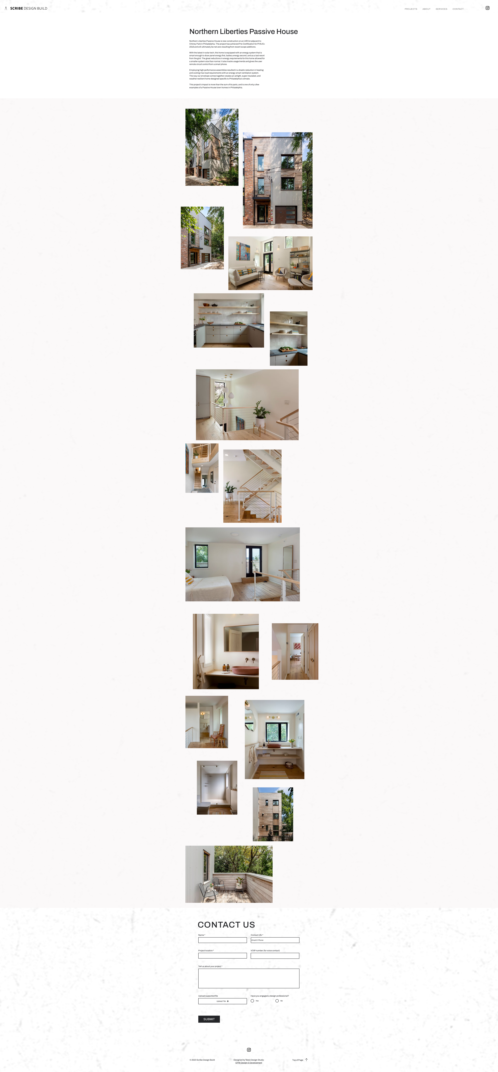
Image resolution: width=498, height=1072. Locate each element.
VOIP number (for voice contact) (265, 951)
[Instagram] (487, 7)
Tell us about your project (209, 966)
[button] (222, 1001)
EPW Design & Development (249, 1063)
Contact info (256, 935)
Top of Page (297, 1060)
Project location (205, 951)
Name (201, 935)
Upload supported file (208, 996)
